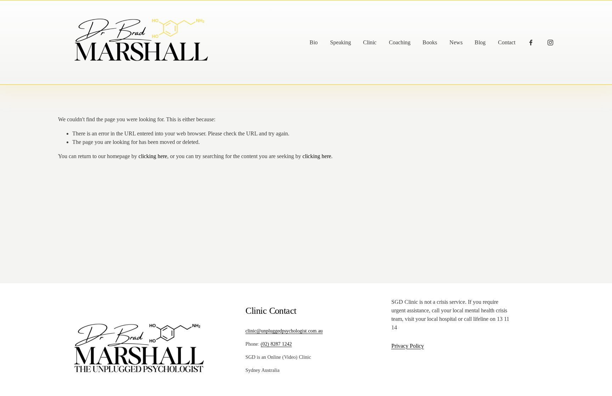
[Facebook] (530, 42)
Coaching (399, 42)
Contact (506, 42)
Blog (480, 42)
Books (430, 42)
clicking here (152, 156)
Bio (314, 42)
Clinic (369, 42)
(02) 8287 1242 (276, 344)
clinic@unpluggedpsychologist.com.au (284, 331)
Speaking (340, 42)
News (456, 42)
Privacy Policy (407, 346)
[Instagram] (550, 42)
